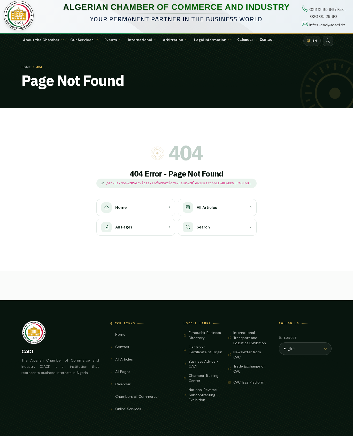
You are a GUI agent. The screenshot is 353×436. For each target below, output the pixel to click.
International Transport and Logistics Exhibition (249, 337)
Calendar (245, 39)
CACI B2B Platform (248, 382)
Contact (267, 39)
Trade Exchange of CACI (249, 369)
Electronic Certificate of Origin (205, 350)
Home (26, 67)
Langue (290, 337)
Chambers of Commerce (136, 396)
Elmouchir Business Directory (205, 335)
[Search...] (328, 41)
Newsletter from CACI (247, 354)
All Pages (122, 371)
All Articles (124, 359)
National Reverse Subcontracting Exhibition (203, 394)
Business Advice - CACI (204, 364)
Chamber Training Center (203, 378)
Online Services (128, 409)
